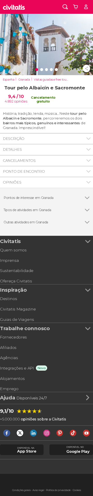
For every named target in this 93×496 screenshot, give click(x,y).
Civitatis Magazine (18, 309)
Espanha (8, 79)
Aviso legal (38, 490)
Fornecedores (13, 337)
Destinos (8, 298)
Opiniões (12, 182)
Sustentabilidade (16, 270)
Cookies (77, 490)
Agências (9, 357)
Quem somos (13, 250)
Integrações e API (17, 368)
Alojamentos (12, 378)
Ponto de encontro (24, 171)
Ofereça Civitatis (16, 281)
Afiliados (8, 347)
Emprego (9, 388)
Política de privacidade (58, 490)
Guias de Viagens (17, 319)
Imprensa (9, 260)
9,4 (16, 96)
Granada (24, 79)
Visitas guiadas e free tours (51, 79)
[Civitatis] (14, 7)
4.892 (9, 101)
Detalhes (12, 149)
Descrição (13, 138)
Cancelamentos (19, 160)
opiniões (20, 101)
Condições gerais (21, 490)
